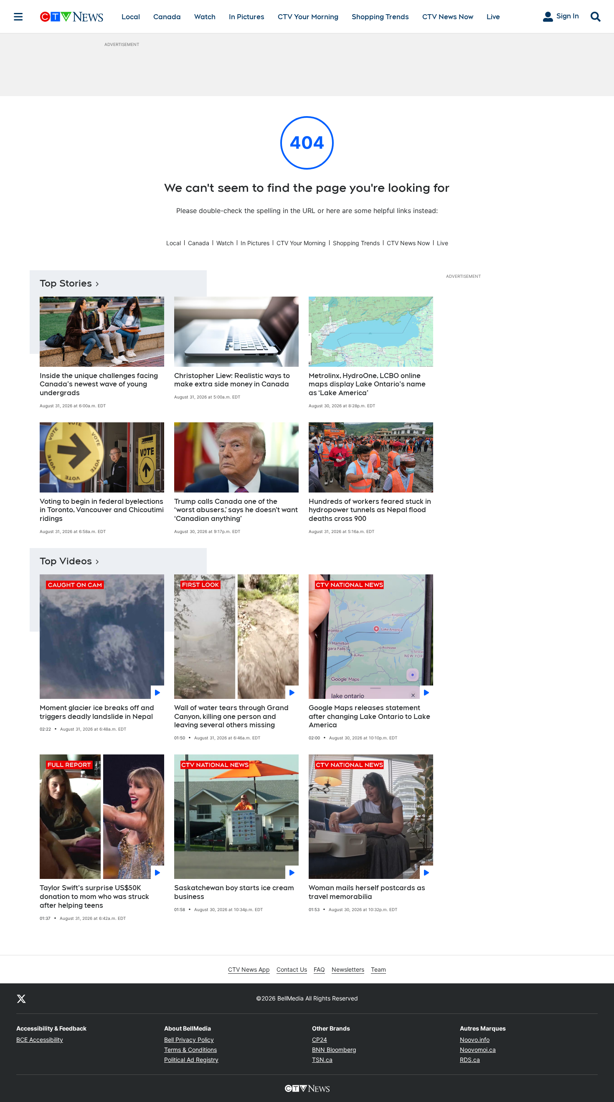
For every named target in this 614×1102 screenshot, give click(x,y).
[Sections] (18, 16)
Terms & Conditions (190, 1049)
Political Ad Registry (191, 1059)
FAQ (319, 969)
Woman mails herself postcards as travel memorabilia (367, 892)
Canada (167, 17)
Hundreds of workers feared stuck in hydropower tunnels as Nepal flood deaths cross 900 (370, 510)
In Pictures (246, 17)
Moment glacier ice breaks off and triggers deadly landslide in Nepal (97, 712)
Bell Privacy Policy (189, 1039)
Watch (205, 17)
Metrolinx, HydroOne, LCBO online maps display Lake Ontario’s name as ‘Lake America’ (367, 384)
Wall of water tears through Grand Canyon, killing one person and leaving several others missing (231, 716)
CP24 (319, 1039)
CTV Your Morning (308, 17)
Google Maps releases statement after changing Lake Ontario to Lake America (369, 716)
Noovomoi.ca (478, 1049)
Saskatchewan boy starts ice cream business (234, 892)
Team (378, 969)
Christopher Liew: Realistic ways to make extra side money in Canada (232, 380)
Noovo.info (475, 1039)
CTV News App (249, 969)
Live (493, 17)
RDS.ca (470, 1059)
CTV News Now (447, 17)
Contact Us (292, 969)
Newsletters (348, 969)
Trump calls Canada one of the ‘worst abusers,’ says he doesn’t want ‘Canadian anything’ (236, 510)
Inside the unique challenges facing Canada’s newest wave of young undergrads (99, 384)
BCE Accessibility (39, 1039)
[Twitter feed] (21, 998)
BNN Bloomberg (334, 1049)
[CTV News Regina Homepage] (71, 17)
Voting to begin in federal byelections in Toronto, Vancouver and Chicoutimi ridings (102, 510)
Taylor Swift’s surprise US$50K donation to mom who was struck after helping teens (94, 896)
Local (131, 17)
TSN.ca (322, 1059)
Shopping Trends (380, 17)
